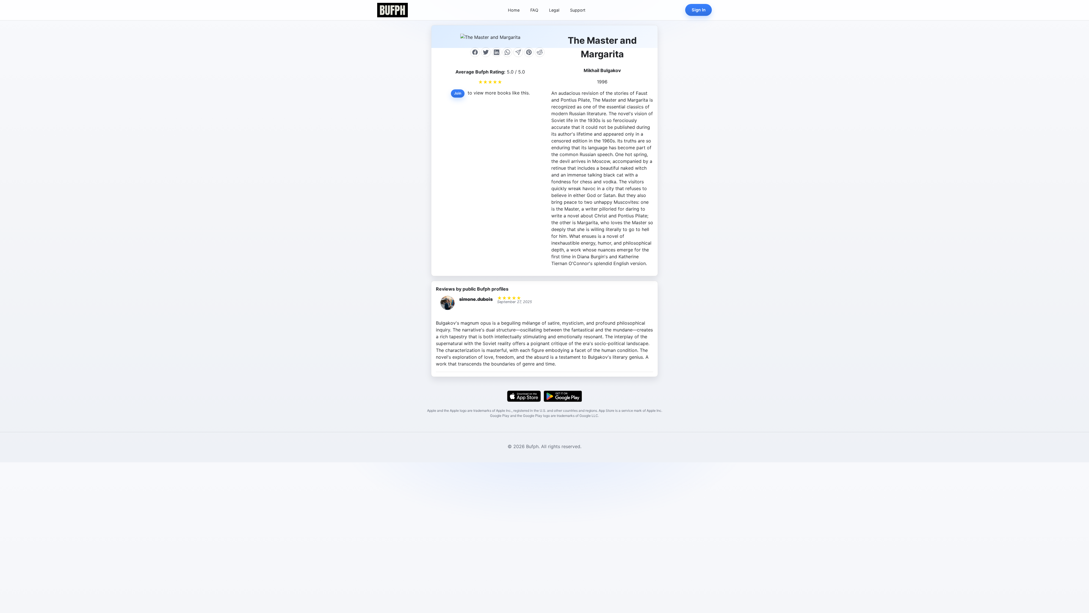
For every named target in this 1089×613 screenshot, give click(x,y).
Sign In (699, 9)
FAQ (534, 10)
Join (457, 93)
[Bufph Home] (392, 10)
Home (514, 10)
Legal (554, 10)
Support (577, 10)
